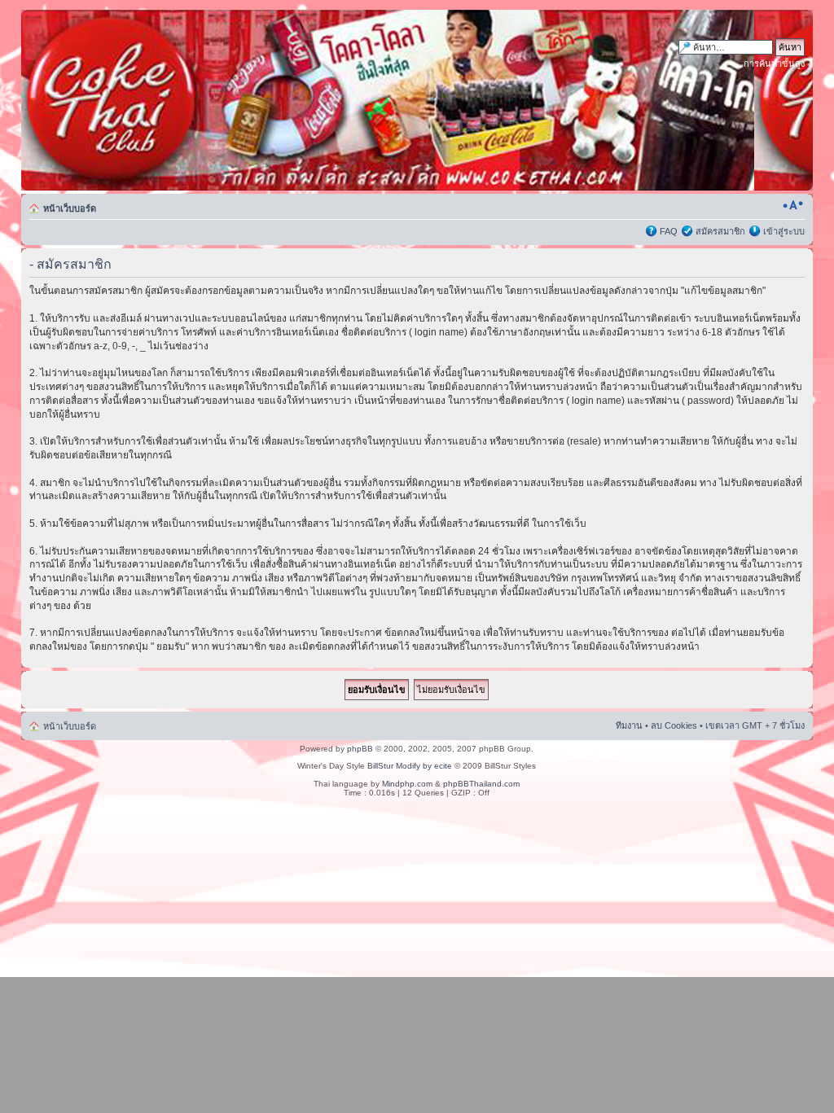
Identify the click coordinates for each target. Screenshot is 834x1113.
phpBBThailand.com (481, 783)
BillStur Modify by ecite (409, 765)
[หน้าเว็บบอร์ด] (177, 100)
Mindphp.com (407, 783)
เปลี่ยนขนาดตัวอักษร (793, 205)
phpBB (360, 748)
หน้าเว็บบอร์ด (69, 208)
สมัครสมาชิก (720, 231)
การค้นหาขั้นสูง (774, 63)
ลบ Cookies (674, 725)
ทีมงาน (629, 725)
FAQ (669, 231)
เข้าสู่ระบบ (784, 231)
